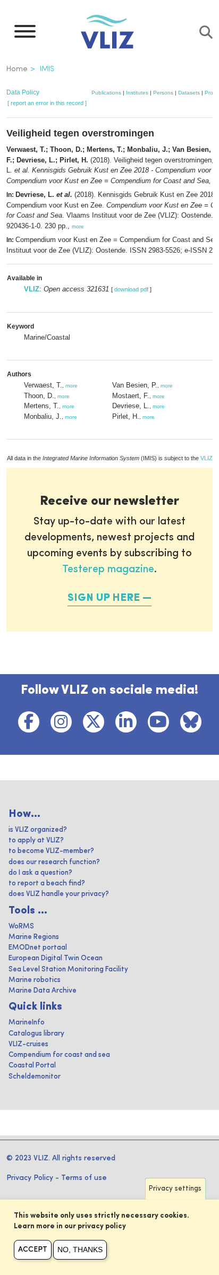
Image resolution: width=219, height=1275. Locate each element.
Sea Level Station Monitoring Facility (68, 969)
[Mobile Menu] (25, 34)
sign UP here (104, 598)
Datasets (189, 93)
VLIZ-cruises (28, 1044)
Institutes (137, 93)
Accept (32, 1249)
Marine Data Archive (43, 990)
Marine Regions (34, 937)
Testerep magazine (108, 569)
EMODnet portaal (38, 947)
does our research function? (54, 862)
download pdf (131, 289)
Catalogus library (36, 1033)
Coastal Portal (32, 1065)
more (78, 226)
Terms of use (84, 1178)
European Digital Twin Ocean (56, 958)
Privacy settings (175, 1188)
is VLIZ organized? (38, 829)
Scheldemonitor (35, 1076)
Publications (106, 93)
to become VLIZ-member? (51, 851)
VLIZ (31, 289)
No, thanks (80, 1249)
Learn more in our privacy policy (70, 1226)
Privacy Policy (29, 1178)
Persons (163, 93)
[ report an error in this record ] (47, 103)
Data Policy (22, 92)
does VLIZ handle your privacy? (59, 894)
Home (17, 69)
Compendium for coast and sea (59, 1055)
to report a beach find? (47, 883)
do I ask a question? (40, 872)
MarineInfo (27, 1022)
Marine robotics (35, 980)
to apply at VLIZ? (36, 840)
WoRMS (21, 926)
